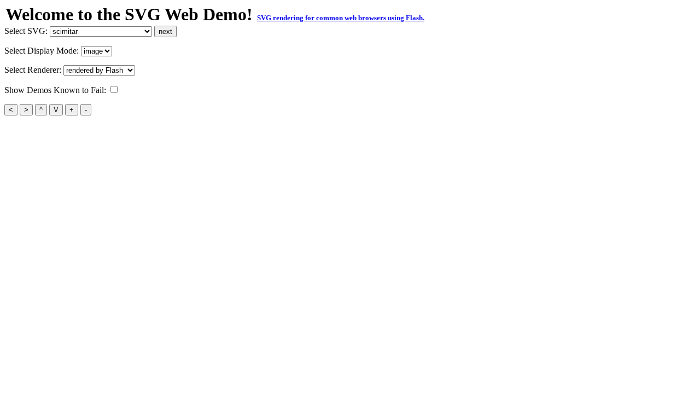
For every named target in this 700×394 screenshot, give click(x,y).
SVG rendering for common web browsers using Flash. (340, 18)
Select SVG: (27, 31)
